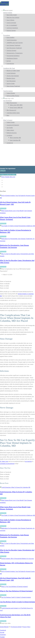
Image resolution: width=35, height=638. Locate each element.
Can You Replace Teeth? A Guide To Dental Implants (17, 602)
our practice (28, 461)
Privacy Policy (26, 627)
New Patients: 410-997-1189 (8, 174)
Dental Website (4, 627)
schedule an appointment (7, 463)
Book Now (3, 171)
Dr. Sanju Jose (4, 461)
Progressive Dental (16, 627)
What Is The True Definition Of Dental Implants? (16, 591)
